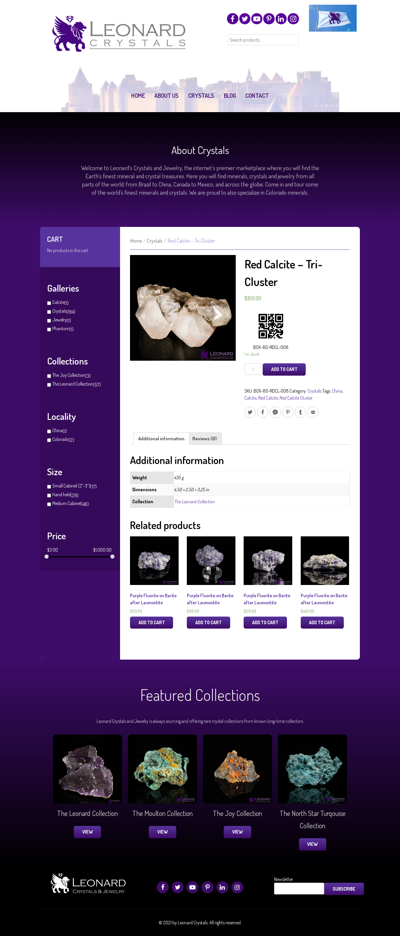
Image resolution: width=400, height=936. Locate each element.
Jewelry (59, 320)
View (87, 832)
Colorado (60, 439)
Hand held (61, 494)
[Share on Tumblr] (300, 412)
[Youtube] (256, 18)
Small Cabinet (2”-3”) (71, 486)
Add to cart (284, 369)
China (57, 430)
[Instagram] (293, 18)
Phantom (60, 328)
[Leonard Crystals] (120, 47)
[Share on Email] (313, 412)
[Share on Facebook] (262, 412)
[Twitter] (244, 18)
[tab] (161, 438)
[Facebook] (232, 18)
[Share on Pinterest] (287, 412)
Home (136, 240)
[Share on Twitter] (250, 412)
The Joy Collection (68, 375)
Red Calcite (268, 398)
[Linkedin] (281, 18)
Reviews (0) (204, 439)
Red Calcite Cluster (296, 398)
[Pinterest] (268, 18)
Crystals (59, 311)
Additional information (161, 439)
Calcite (58, 302)
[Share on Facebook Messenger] (275, 412)
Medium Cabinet (66, 503)
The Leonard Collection (72, 384)
